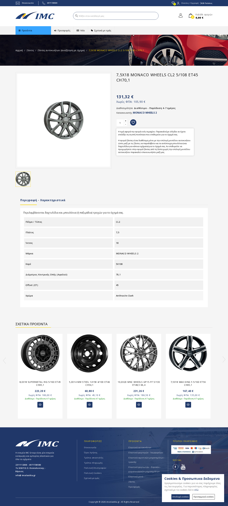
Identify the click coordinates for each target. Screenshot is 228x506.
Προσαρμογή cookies (204, 496)
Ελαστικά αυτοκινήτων (139, 447)
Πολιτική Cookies (92, 473)
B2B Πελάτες (206, 3)
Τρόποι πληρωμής (93, 462)
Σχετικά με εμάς (92, 478)
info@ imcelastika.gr (26, 475)
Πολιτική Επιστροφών (95, 467)
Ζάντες (131, 481)
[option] (40, 378)
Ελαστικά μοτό (135, 476)
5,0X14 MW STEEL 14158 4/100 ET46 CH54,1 (89, 383)
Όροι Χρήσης (91, 452)
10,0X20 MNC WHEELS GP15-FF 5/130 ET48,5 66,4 (139, 383)
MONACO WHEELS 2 (145, 112)
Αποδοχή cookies (180, 496)
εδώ (196, 489)
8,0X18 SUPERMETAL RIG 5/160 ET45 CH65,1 (40, 383)
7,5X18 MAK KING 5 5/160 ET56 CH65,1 (188, 383)
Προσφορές (134, 486)
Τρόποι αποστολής (93, 457)
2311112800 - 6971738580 (28, 465)
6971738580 (52, 3)
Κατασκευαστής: (124, 112)
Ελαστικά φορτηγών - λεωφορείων (145, 452)
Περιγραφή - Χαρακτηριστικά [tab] (42, 200)
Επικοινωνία (27, 3)
